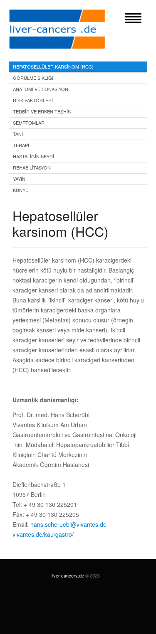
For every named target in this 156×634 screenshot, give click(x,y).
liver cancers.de (68, 575)
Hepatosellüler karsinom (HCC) (53, 66)
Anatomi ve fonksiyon (40, 89)
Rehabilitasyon (32, 167)
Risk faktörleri (33, 100)
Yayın (19, 178)
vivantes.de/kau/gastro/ (43, 534)
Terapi (21, 145)
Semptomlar (29, 122)
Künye (20, 190)
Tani (18, 133)
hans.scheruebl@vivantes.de (68, 524)
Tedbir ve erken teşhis (42, 111)
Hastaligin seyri (33, 156)
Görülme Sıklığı (33, 77)
